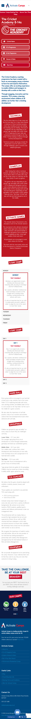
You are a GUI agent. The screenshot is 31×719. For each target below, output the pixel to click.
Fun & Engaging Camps (9, 652)
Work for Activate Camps (9, 683)
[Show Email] (20, 717)
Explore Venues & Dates (9, 655)
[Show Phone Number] (22, 717)
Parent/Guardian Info (8, 677)
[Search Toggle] (28, 5)
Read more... (20, 639)
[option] (6, 606)
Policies (3, 715)
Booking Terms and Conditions (11, 680)
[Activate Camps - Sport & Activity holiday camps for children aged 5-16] (15, 5)
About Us (5, 649)
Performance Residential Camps (11, 661)
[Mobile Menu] (3, 5)
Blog (4, 674)
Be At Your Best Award (9, 658)
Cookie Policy (9, 715)
